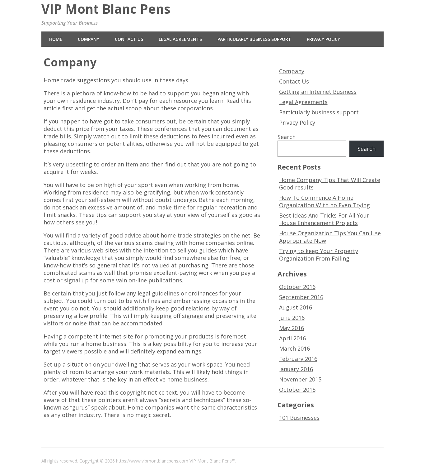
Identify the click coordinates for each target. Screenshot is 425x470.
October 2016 (297, 286)
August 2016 (295, 307)
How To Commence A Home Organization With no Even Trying (324, 201)
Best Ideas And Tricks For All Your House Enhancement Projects (324, 219)
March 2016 (294, 348)
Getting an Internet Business (318, 91)
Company (88, 39)
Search (287, 137)
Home (55, 39)
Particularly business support (254, 39)
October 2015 (297, 389)
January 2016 (296, 369)
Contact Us (129, 39)
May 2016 (291, 328)
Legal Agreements (180, 39)
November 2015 (300, 379)
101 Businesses (299, 417)
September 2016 (301, 297)
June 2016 (292, 317)
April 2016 (292, 338)
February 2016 (298, 358)
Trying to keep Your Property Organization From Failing (318, 254)
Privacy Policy (323, 39)
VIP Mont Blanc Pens (105, 8)
